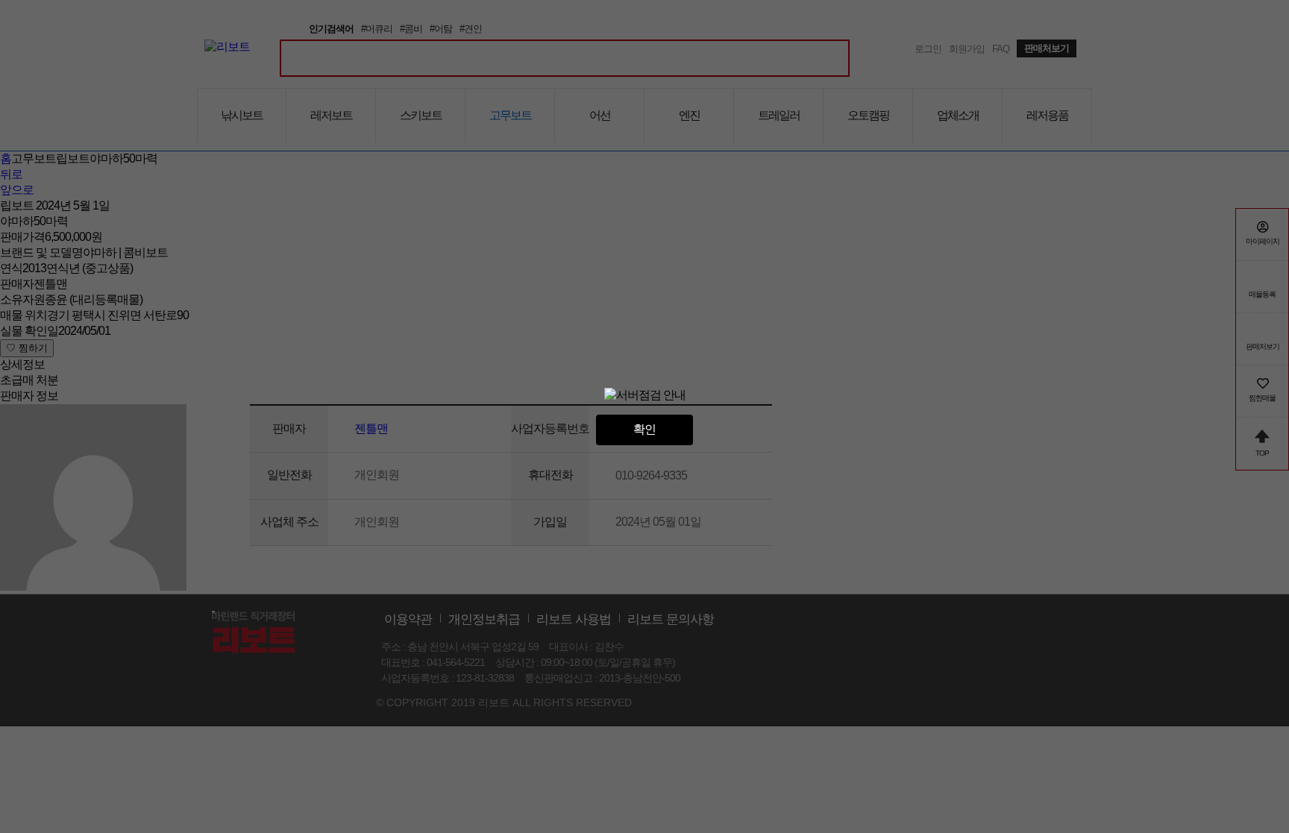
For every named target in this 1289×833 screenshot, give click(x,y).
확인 (644, 429)
